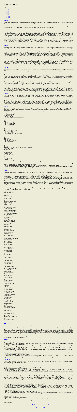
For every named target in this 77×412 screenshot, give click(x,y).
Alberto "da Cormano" (38, 407)
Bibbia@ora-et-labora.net (46, 407)
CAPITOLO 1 (7, 9)
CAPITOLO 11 (8, 16)
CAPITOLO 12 (8, 17)
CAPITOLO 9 (7, 15)
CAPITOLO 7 (7, 13)
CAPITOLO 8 (7, 14)
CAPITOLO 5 (7, 12)
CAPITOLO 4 (7, 11)
